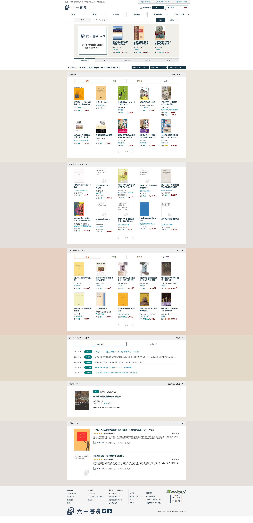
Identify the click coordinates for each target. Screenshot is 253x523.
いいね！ (99, 443)
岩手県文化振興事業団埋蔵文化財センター (153, 224)
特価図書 (70, 500)
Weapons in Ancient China (103, 220)
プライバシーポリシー (153, 499)
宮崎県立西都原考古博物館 (169, 110)
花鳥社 (98, 140)
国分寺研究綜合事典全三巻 (83, 279)
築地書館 (98, 193)
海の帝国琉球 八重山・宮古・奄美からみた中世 (83, 219)
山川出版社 (164, 143)
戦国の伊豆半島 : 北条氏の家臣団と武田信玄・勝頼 (126, 137)
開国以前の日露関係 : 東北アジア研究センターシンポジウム (126, 186)
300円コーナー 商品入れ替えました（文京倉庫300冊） (113, 367)
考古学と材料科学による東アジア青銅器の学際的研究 (163, 44)
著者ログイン (113, 503)
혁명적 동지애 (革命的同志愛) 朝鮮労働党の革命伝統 (126, 221)
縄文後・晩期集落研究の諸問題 (107, 396)
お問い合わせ (133, 499)
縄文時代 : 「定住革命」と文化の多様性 (169, 309)
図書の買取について (176, 67)
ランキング (71, 497)
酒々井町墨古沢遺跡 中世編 (83, 185)
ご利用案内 (146, 2)
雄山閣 (98, 285)
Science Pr (99, 227)
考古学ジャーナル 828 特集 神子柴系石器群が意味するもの (83, 104)
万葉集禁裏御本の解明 (104, 135)
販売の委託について (139, 67)
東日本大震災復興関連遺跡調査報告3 (148, 186)
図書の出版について (157, 67)
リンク (131, 503)
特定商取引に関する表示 (154, 503)
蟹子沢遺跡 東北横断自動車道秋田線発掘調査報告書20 (170, 186)
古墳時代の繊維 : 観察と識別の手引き (104, 279)
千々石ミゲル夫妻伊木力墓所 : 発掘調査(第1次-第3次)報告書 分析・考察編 (123, 429)
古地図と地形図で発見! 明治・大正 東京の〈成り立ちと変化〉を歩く (170, 137)
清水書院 (120, 110)
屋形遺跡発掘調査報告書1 (170, 220)
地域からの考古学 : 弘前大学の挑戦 (148, 309)
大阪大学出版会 (79, 316)
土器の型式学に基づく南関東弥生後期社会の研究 (142, 44)
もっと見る (176, 74)
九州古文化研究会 (123, 314)
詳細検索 (172, 20)
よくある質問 (182, 2)
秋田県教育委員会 (166, 190)
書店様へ (91, 500)
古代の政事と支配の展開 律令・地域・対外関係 (127, 279)
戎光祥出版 (121, 143)
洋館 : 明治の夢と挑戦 (147, 102)
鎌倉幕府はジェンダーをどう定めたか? (126, 103)
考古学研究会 (100, 314)
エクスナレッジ (144, 108)
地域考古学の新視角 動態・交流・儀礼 (170, 279)
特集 (68, 503)
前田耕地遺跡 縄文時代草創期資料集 (108, 455)
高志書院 (77, 285)
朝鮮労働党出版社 (123, 225)
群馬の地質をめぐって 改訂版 (104, 186)
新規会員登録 (147, 8)
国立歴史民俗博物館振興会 (82, 226)
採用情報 (149, 493)
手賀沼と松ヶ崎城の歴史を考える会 (85, 141)
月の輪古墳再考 (101, 308)
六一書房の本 (71, 493)
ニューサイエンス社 (80, 108)
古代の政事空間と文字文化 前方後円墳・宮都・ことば (148, 280)
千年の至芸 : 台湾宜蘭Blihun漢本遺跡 (169, 103)
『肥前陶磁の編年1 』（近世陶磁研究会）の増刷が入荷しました (116, 373)
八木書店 (120, 285)
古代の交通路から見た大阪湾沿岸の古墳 (120, 43)
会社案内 (132, 493)
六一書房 (115, 49)
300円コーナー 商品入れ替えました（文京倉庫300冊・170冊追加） (118, 352)
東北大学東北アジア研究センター (128, 192)
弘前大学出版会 (144, 316)
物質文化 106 (102, 102)
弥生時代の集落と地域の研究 (126, 309)
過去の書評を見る (174, 384)
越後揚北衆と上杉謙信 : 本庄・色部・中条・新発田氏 (148, 137)
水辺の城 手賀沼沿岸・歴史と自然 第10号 (83, 136)
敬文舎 (163, 316)
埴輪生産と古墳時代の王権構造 (83, 309)
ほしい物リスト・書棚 (95, 497)
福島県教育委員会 (145, 191)
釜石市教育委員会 (166, 225)
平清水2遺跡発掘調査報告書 (148, 219)
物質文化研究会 (101, 105)
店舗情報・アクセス (164, 2)
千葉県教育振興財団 (80, 190)
